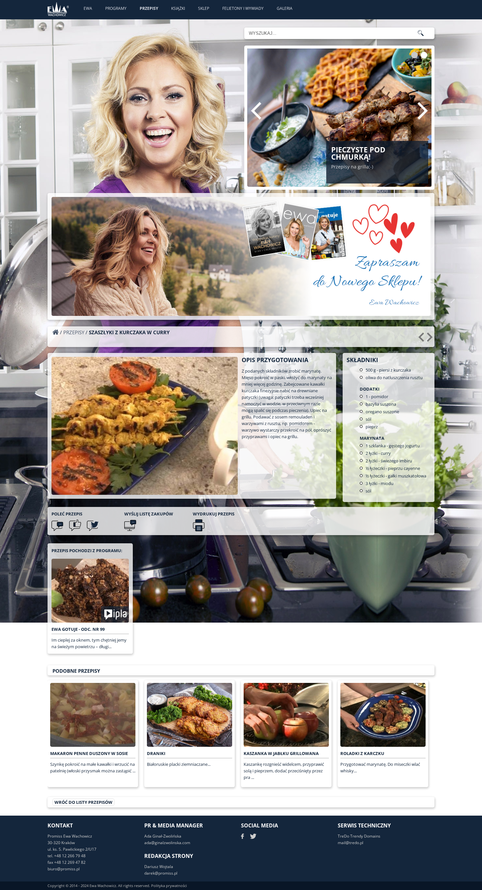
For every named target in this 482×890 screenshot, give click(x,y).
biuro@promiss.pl (64, 869)
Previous (256, 111)
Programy (116, 8)
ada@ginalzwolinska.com (167, 842)
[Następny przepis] (430, 339)
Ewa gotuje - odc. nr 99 (78, 629)
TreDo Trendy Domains (359, 836)
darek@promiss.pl (160, 873)
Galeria (284, 8)
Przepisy (149, 8)
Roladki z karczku (362, 753)
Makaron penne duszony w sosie (89, 753)
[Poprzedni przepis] (422, 339)
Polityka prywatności (169, 885)
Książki (178, 8)
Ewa (88, 8)
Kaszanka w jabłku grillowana (281, 753)
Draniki (156, 753)
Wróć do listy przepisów (83, 802)
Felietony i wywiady (243, 8)
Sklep (203, 8)
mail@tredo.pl (350, 842)
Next (422, 111)
